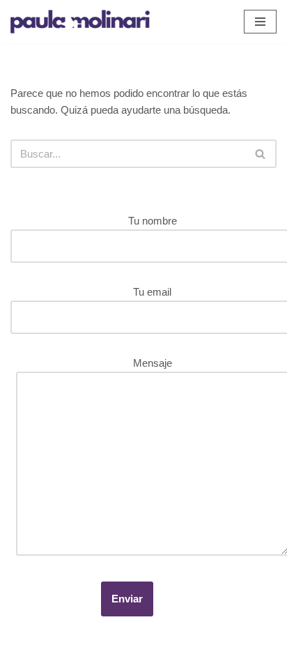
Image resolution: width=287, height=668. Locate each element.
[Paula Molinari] (80, 21)
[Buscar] (261, 153)
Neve (22, 654)
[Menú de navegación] (260, 21)
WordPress (158, 654)
